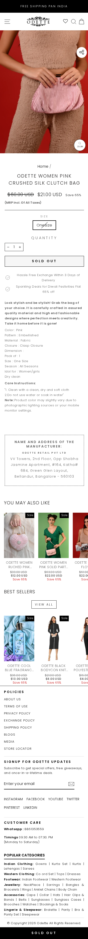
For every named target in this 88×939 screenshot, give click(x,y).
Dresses (74, 874)
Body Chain (67, 889)
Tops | (61, 874)
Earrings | (55, 885)
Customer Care (22, 822)
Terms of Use (16, 706)
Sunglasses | (42, 899)
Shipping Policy (18, 727)
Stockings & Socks (54, 904)
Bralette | (52, 909)
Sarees (28, 868)
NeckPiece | (34, 885)
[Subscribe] (71, 784)
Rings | (27, 889)
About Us (12, 699)
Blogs (9, 734)
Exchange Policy (19, 720)
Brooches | (12, 904)
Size (44, 216)
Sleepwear (31, 914)
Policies (14, 691)
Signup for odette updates (37, 761)
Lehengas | (13, 868)
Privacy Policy (17, 713)
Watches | (30, 904)
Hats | (58, 895)
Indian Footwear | (36, 879)
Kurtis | (78, 864)
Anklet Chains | (45, 889)
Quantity (44, 238)
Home (43, 166)
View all (44, 604)
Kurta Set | (61, 864)
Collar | (45, 895)
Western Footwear (66, 879)
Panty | (67, 909)
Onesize (44, 225)
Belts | (24, 899)
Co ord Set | (45, 874)
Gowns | (42, 864)
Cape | (32, 895)
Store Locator (18, 748)
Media (9, 741)
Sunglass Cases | (69, 899)
